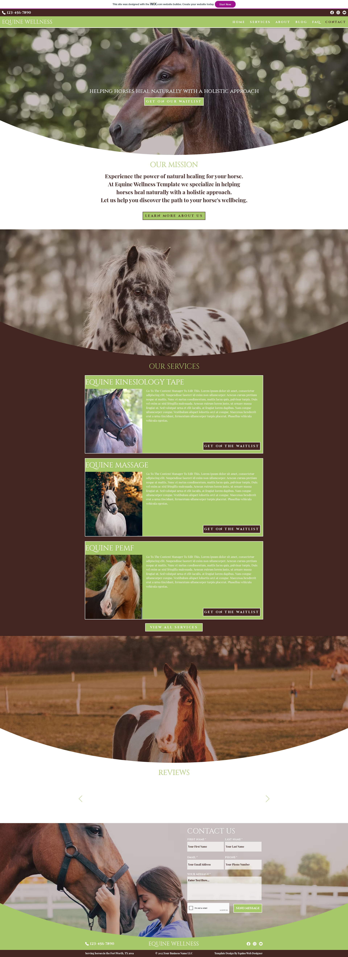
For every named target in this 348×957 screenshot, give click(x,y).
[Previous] (80, 799)
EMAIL (191, 857)
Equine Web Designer (250, 953)
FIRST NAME (195, 839)
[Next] (267, 799)
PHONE (230, 857)
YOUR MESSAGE (198, 874)
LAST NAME (233, 839)
